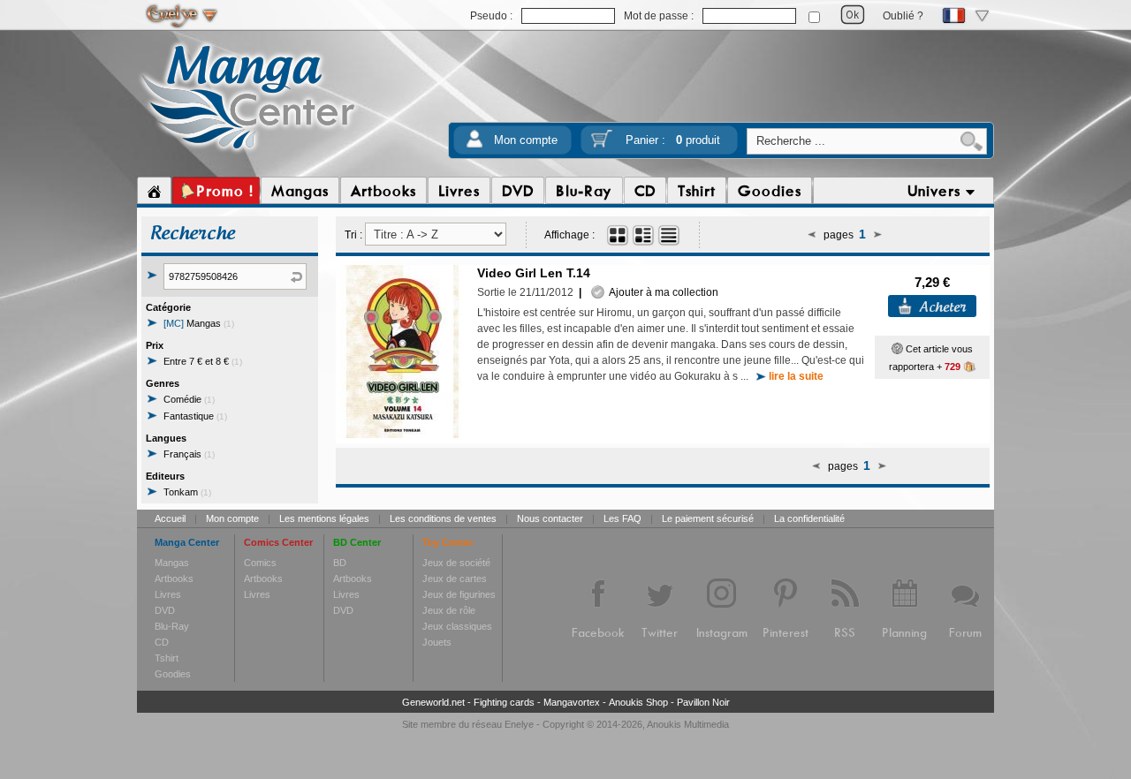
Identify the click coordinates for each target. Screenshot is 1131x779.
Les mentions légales (324, 518)
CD (162, 642)
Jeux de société (456, 562)
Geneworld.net (433, 702)
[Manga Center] (249, 153)
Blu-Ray (172, 626)
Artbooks (174, 578)
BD (339, 562)
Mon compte (526, 140)
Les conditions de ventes (443, 518)
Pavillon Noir (703, 702)
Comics (260, 562)
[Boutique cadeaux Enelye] (897, 349)
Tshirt (166, 658)
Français (189, 454)
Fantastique (195, 416)
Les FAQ (622, 518)
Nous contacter (550, 518)
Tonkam (187, 492)
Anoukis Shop (638, 702)
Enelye (519, 724)
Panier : (673, 140)
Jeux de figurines (459, 594)
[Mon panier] (601, 144)
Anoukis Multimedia (688, 724)
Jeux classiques (457, 626)
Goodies (173, 674)
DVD (165, 610)
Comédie (189, 399)
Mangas (198, 323)
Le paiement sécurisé (708, 518)
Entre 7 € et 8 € (202, 361)
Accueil (170, 518)
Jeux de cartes (454, 578)
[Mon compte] (474, 144)
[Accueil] (154, 190)
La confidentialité (809, 518)
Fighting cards (504, 702)
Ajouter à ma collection (661, 292)
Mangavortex (571, 702)
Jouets (437, 642)
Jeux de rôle (448, 610)
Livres (168, 594)
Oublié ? (903, 16)
